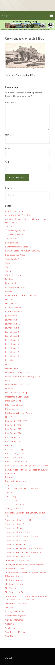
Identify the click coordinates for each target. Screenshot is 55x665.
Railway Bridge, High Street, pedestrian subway (26, 465)
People (8, 445)
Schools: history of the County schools (22, 488)
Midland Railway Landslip (16, 392)
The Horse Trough (13, 580)
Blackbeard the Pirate (15, 254)
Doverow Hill (11, 283)
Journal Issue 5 (12, 340)
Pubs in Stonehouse (14, 457)
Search (8, 492)
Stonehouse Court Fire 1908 (18, 520)
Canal (7, 262)
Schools (9, 485)
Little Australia (11, 368)
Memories (10, 388)
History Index (11, 303)
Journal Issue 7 (12, 348)
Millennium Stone (13, 400)
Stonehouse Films (13, 528)
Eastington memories (15, 287)
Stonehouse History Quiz (16, 540)
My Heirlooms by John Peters (18, 413)
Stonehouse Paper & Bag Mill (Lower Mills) (24, 548)
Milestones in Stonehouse (17, 396)
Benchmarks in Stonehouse (18, 246)
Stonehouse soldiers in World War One (23, 552)
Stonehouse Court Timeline (17, 524)
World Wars (10, 636)
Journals (9, 360)
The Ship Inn (11, 588)
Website (9, 162)
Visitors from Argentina (15, 615)
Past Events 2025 (13, 437)
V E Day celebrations (14, 611)
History (8, 299)
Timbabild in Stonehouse (16, 603)
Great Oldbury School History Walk (21, 295)
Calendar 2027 (12, 258)
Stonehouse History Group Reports (21, 536)
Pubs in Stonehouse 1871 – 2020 (20, 461)
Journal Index (11, 315)
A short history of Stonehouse (19, 215)
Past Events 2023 (13, 429)
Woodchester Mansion (15, 632)
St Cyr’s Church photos (15, 504)
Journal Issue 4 (12, 336)
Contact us (10, 271)
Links (7, 364)
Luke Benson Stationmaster (18, 372)
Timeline (9, 607)
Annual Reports (12, 238)
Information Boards (14, 311)
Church (8, 658)
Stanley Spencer (12, 508)
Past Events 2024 (13, 433)
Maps (7, 380)
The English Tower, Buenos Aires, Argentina (24, 564)
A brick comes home (14, 211)
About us (9, 226)
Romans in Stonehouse (16, 481)
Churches (9, 267)
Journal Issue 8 (12, 352)
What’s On (10, 628)
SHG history (10, 496)
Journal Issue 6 (12, 344)
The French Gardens (14, 568)
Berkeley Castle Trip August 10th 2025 (22, 250)
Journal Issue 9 (12, 356)
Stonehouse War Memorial (17, 556)
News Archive (11, 417)
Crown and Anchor (13, 275)
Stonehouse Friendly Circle (17, 532)
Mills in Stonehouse (14, 405)
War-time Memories (14, 619)
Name (8, 134)
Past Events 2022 (13, 425)
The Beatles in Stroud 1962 (17, 560)
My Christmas (11, 409)
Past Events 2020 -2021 (16, 421)
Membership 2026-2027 (16, 384)
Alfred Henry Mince (14, 234)
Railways (9, 477)
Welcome (9, 623)
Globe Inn (9, 291)
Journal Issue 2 (12, 327)
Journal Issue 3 (12, 331)
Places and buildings (14, 449)
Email (8, 148)
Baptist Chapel (11, 242)
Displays (9, 279)
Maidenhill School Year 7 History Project (23, 376)
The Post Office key (14, 584)
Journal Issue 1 (12, 319)
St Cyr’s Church (12, 500)
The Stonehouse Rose (15, 592)
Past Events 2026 (13, 441)
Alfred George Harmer (15, 230)
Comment (10, 102)
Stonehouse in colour (15, 544)
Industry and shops (14, 307)
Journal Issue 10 (12, 323)
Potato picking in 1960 (15, 453)
